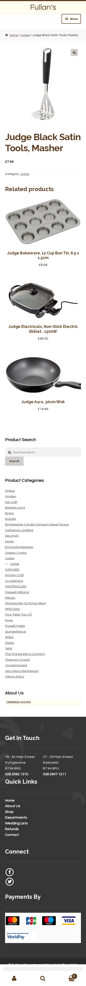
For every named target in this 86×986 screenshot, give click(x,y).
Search (14, 461)
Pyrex (9, 620)
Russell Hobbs (15, 626)
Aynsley (10, 496)
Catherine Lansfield (19, 530)
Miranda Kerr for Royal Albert (25, 603)
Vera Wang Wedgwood (21, 671)
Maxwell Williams (17, 592)
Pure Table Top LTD (18, 614)
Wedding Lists (16, 823)
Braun (9, 513)
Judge (25, 35)
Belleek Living (15, 507)
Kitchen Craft (14, 575)
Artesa (10, 490)
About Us (12, 806)
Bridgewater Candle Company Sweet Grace (37, 524)
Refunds (12, 829)
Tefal (8, 648)
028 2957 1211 (54, 774)
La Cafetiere (14, 581)
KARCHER (12, 569)
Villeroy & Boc (14, 676)
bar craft (11, 502)
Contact (12, 835)
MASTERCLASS (15, 586)
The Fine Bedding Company (25, 654)
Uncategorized (16, 665)
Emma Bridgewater (19, 547)
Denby (9, 541)
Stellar (9, 643)
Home (13, 35)
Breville (10, 519)
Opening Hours (18, 702)
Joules (9, 558)
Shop (9, 812)
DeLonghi (12, 535)
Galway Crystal (16, 552)
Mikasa (10, 597)
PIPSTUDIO (12, 609)
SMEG (9, 637)
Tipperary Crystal (17, 659)
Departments (16, 817)
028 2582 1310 (16, 774)
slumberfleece (15, 631)
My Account (14, 978)
